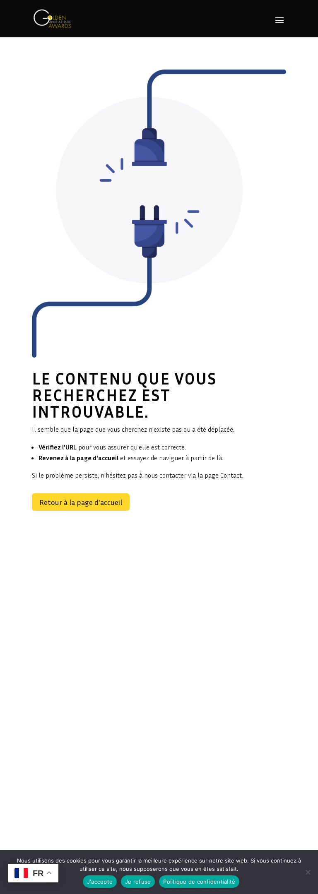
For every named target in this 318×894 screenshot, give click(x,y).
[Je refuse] (308, 872)
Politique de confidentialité (199, 881)
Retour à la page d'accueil (80, 502)
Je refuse (138, 881)
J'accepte (100, 881)
